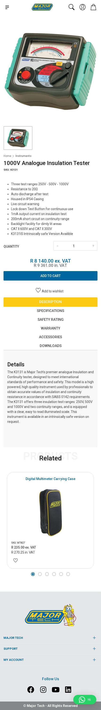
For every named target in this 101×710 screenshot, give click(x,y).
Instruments (23, 156)
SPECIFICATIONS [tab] (50, 311)
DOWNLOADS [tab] (51, 346)
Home (7, 156)
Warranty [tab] (50, 328)
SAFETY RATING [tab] (51, 319)
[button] (32, 574)
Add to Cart (50, 276)
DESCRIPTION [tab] (50, 302)
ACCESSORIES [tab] (50, 337)
